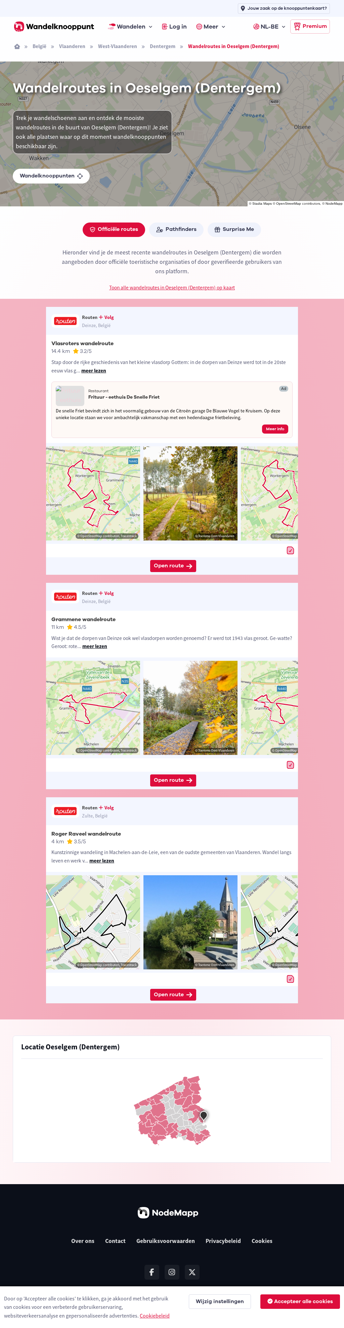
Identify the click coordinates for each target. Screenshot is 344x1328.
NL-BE (269, 27)
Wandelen (131, 27)
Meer (211, 27)
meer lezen (93, 370)
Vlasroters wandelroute (82, 343)
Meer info (275, 429)
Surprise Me (238, 229)
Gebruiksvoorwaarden (165, 1241)
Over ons (82, 1241)
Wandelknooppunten (47, 175)
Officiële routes (118, 229)
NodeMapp (334, 203)
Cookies (262, 1241)
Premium (315, 26)
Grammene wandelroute (83, 619)
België (39, 46)
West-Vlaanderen (117, 46)
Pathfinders (181, 229)
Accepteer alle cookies (303, 1301)
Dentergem (162, 46)
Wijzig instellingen (220, 1301)
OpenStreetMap (288, 203)
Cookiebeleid (155, 1315)
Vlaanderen (72, 46)
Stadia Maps (262, 203)
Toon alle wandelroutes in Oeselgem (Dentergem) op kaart (172, 287)
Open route (169, 565)
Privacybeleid (223, 1241)
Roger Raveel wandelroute (86, 834)
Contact (115, 1241)
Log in (178, 27)
